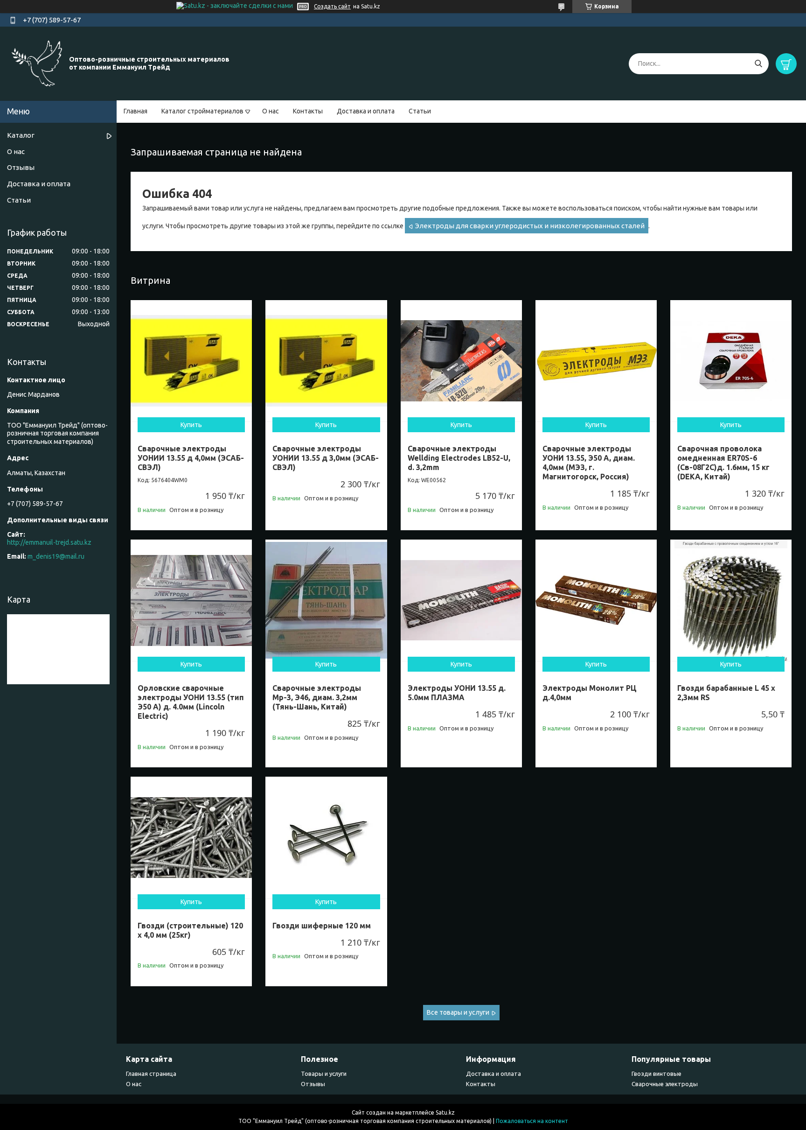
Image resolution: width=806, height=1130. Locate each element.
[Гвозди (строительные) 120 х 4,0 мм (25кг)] (191, 837)
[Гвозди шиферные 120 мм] (326, 837)
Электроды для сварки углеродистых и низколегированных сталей (530, 226)
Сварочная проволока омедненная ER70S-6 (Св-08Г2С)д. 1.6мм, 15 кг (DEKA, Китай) (723, 462)
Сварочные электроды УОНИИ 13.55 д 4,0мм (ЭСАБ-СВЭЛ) (191, 457)
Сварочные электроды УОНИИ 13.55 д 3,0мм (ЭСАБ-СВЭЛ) (325, 457)
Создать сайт (332, 6)
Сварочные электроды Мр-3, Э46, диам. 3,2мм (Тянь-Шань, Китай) (316, 697)
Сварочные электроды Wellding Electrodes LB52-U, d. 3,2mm (459, 457)
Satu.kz (445, 1112)
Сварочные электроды (665, 1084)
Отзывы (21, 167)
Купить (191, 424)
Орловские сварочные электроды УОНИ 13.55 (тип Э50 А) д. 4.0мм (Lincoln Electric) (191, 702)
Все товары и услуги (458, 1012)
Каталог (21, 135)
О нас (270, 111)
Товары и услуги (324, 1073)
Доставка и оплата (366, 111)
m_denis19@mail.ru (56, 556)
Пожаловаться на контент (532, 1121)
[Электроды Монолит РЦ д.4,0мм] (596, 600)
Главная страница (151, 1073)
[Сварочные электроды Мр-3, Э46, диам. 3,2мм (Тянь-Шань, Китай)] (326, 600)
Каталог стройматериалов (202, 111)
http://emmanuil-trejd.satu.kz (49, 542)
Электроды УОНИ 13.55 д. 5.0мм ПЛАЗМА (457, 693)
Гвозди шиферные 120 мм (321, 925)
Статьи (420, 111)
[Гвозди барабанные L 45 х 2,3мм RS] (731, 600)
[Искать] (758, 63)
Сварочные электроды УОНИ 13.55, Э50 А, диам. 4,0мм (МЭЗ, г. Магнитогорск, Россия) (588, 462)
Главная (135, 111)
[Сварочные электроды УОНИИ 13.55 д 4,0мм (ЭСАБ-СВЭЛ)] (191, 360)
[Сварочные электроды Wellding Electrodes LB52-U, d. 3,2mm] (461, 360)
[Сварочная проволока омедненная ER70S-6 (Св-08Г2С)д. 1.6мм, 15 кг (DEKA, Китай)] (731, 360)
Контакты (308, 111)
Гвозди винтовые (656, 1073)
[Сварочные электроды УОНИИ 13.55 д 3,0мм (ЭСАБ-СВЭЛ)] (326, 360)
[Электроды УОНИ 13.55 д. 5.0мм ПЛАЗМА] (461, 600)
